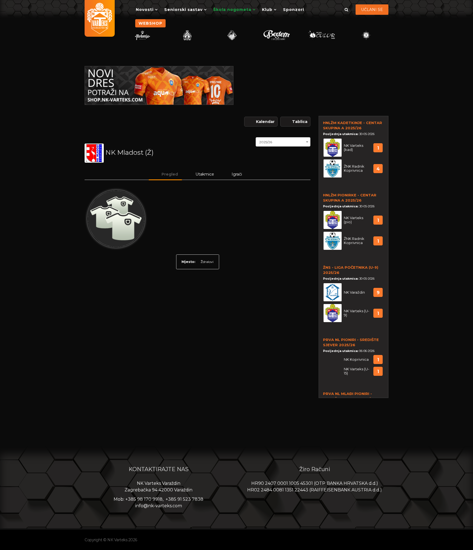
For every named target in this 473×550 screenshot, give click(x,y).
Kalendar (265, 121)
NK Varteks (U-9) (356, 313)
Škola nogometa (232, 9)
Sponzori (293, 9)
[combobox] (283, 141)
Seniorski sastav (183, 9)
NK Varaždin (354, 292)
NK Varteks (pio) (353, 220)
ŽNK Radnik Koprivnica (354, 168)
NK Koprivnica (356, 359)
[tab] (165, 174)
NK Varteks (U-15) (356, 371)
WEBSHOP (150, 23)
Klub (267, 9)
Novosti (145, 9)
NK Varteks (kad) (353, 148)
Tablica (299, 121)
